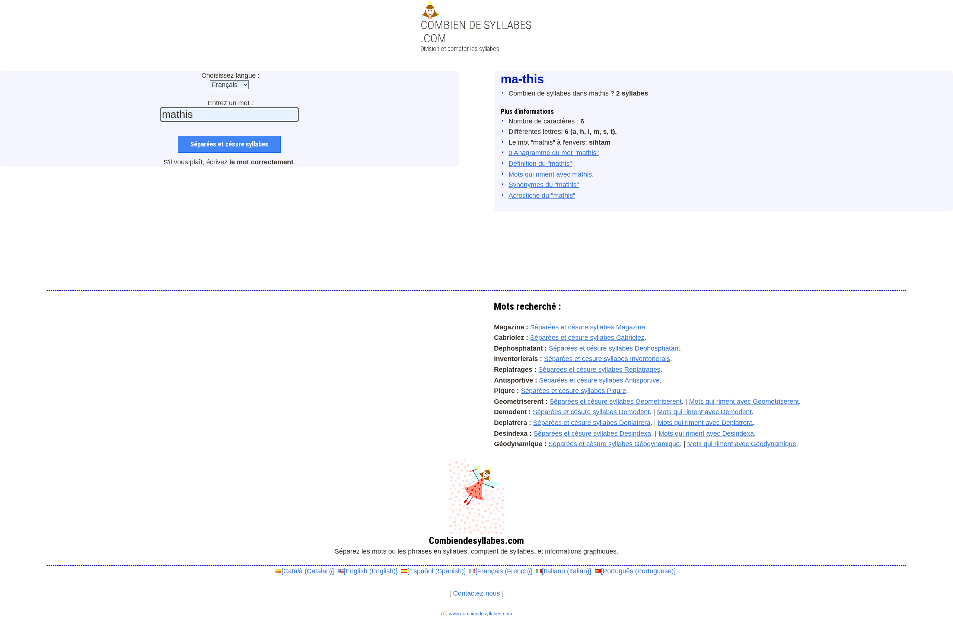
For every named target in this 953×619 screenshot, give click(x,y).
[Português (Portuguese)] (638, 571)
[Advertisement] (476, 44)
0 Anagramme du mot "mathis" (554, 153)
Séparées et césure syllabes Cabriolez (587, 337)
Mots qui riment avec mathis (550, 174)
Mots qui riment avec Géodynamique (741, 444)
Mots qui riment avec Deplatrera (705, 422)
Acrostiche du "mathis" (542, 195)
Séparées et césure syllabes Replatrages (599, 369)
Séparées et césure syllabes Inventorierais (607, 358)
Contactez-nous (476, 593)
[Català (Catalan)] (307, 571)
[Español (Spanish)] (436, 571)
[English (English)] (371, 571)
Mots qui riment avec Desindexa (706, 433)
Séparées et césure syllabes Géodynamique (614, 444)
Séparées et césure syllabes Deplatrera (591, 422)
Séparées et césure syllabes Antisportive (599, 380)
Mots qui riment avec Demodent (704, 412)
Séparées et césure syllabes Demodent (591, 412)
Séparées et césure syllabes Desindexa (592, 433)
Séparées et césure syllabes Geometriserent (615, 401)
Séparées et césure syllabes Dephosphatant (614, 348)
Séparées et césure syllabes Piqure (573, 390)
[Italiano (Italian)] (566, 571)
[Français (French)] (503, 571)
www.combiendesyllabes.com (480, 613)
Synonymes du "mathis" (544, 184)
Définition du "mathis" (540, 163)
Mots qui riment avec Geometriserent (744, 401)
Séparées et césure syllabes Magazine (587, 327)
